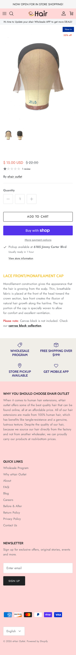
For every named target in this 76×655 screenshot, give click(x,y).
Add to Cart (38, 216)
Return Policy (11, 512)
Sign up (14, 581)
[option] (38, 75)
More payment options (38, 240)
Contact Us (10, 525)
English (11, 631)
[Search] (13, 13)
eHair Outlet (19, 641)
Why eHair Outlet (14, 474)
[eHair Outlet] (38, 14)
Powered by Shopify (37, 641)
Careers (8, 500)
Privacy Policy (12, 519)
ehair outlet (14, 176)
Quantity (9, 190)
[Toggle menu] (4, 13)
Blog (6, 493)
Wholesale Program (16, 468)
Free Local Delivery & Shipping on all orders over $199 (38, 6)
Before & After (12, 506)
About (7, 480)
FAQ (6, 487)
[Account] (62, 13)
